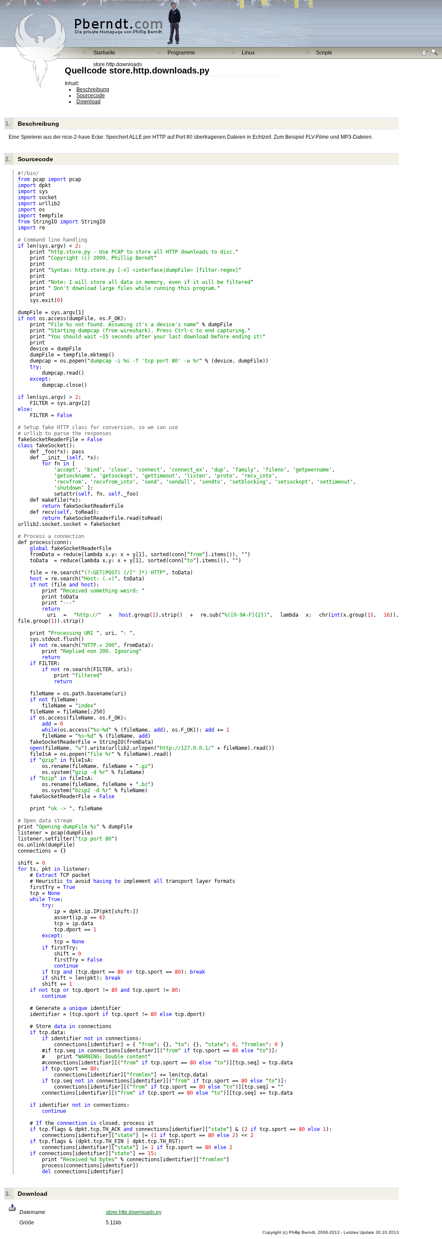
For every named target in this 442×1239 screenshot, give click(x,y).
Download (88, 102)
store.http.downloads (117, 64)
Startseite (104, 53)
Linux (248, 53)
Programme (181, 53)
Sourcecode (90, 95)
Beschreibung (92, 89)
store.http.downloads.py (133, 1212)
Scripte (324, 53)
